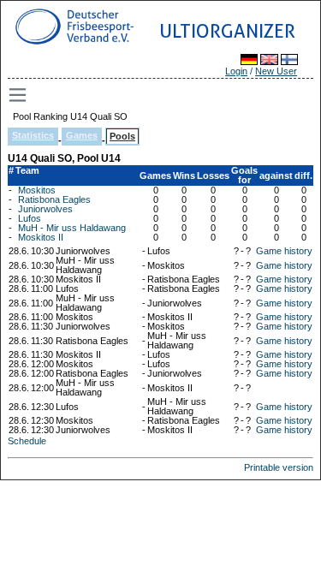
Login (236, 71)
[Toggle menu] (19, 95)
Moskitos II (40, 237)
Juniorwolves (45, 209)
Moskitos (37, 190)
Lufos (29, 218)
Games (82, 135)
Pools (122, 136)
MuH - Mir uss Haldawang (72, 228)
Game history (284, 251)
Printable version (278, 467)
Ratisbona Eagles (54, 199)
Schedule (27, 441)
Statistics (33, 135)
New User (276, 71)
